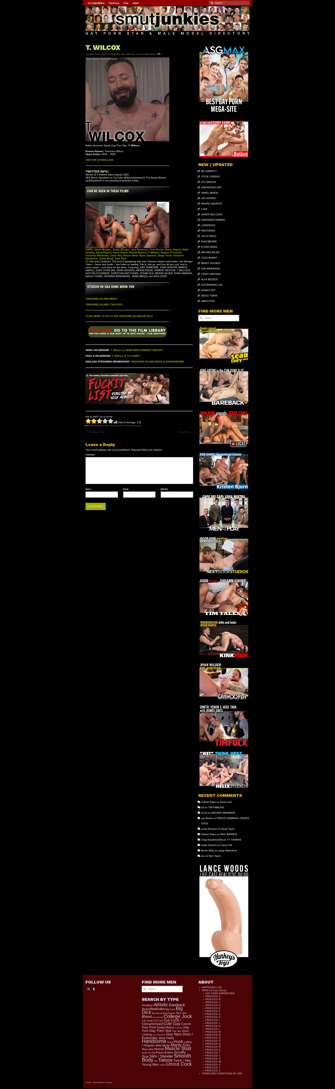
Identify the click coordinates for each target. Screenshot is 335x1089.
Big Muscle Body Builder (163, 1013)
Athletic (161, 1004)
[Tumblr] (93, 988)
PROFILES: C (213, 1002)
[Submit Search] (211, 3)
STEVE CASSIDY (210, 176)
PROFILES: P (212, 1040)
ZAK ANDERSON (210, 268)
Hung (170, 1042)
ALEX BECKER (209, 279)
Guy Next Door (158, 1035)
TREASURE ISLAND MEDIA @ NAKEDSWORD (157, 361)
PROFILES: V (212, 1058)
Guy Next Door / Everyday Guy (167, 1036)
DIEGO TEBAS (209, 295)
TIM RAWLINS (216, 807)
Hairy (170, 1038)
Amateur (147, 1005)
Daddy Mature (165, 1027)
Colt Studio (147, 1020)
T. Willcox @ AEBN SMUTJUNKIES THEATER (136, 350)
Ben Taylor (215, 856)
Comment (90, 455)
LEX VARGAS (208, 182)
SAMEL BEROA (209, 192)
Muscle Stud (178, 1048)
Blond (147, 1016)
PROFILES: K (212, 1026)
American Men (114, 54)
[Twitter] (88, 988)
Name (88, 489)
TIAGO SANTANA (211, 274)
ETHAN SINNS (209, 246)
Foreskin (179, 1028)
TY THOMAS (234, 839)
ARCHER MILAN (210, 252)
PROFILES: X (212, 1064)
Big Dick (90, 426)
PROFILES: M (213, 1032)
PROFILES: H (213, 1017)
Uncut (163, 1065)
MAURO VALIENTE (211, 203)
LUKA (204, 209)
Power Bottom (164, 1052)
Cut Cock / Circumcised (161, 1022)
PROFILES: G (213, 1014)
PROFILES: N (213, 1034)
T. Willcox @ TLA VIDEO (126, 355)
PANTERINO (208, 230)
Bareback (177, 1005)
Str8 (156, 1061)
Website (164, 489)
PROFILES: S (212, 1049)
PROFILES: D (213, 1005)
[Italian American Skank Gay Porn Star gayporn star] (127, 333)
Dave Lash (226, 802)
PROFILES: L (212, 1029)
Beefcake (157, 1009)
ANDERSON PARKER (213, 219)
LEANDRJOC (208, 225)
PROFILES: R (213, 1046)
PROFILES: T (212, 1052)
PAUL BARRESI (228, 834)
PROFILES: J (212, 1023)
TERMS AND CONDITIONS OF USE (222, 1073)
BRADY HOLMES (210, 263)
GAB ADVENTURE (211, 187)
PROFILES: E (212, 1008)
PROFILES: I (212, 1020)
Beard (146, 1009)
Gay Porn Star (160, 1031)
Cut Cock (158, 1021)
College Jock (178, 1016)
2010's (97, 54)
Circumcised (157, 1017)
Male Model (163, 1045)
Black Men (181, 1013)
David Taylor (228, 828)
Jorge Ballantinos (227, 850)
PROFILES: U (213, 1055)
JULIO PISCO (208, 236)
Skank (121, 426)
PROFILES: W (213, 1061)
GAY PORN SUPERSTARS (220, 993)
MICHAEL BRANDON (223, 812)
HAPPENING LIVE (212, 987)
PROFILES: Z (212, 1070)
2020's (104, 54)
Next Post (183, 432)
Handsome (99, 426)
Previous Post (97, 432)
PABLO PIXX (208, 301)
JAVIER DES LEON (211, 214)
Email (126, 489)
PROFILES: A (212, 996)
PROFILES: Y (212, 1067)
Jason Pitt (226, 845)
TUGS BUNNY (209, 257)
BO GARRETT (209, 171)
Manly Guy (114, 426)
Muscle (159, 1049)
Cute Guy (171, 1024)
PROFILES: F (212, 1011)
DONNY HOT (208, 290)
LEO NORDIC (208, 198)
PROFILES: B (212, 999)
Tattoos (128, 426)
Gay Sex (176, 1031)
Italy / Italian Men (128, 54)
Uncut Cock (137, 426)
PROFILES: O (213, 1037)
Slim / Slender (161, 1056)
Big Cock (170, 1009)
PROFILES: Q (213, 1043)
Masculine (148, 1049)
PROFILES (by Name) (214, 990)
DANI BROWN (209, 241)
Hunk (107, 426)
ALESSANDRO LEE (212, 284)
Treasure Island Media (145, 54)
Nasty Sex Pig (148, 1053)
